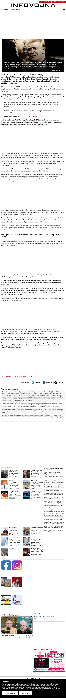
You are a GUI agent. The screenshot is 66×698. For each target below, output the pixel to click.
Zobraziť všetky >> (58, 418)
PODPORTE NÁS (45, 1)
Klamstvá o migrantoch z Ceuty (14, 549)
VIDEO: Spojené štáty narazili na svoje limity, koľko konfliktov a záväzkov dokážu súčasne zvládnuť (53, 527)
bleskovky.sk (9, 376)
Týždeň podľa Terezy (39, 619)
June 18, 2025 (38, 116)
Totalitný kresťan (7, 636)
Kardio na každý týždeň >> (26, 637)
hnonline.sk (18, 376)
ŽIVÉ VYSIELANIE (59, 1)
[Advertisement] (33, 23)
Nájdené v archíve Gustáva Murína (43, 616)
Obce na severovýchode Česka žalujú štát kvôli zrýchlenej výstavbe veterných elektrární (54, 514)
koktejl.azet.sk (27, 376)
